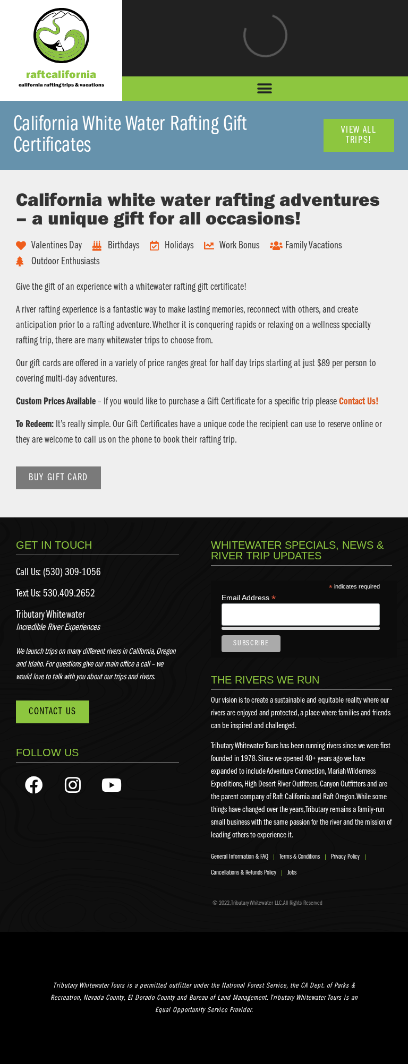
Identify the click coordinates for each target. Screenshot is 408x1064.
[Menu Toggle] (265, 88)
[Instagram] (73, 785)
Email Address (249, 597)
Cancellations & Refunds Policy (243, 872)
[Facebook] (34, 785)
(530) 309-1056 (72, 572)
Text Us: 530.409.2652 (55, 594)
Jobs (291, 872)
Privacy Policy (345, 856)
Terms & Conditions (299, 856)
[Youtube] (112, 785)
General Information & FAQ (239, 856)
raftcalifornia (61, 74)
